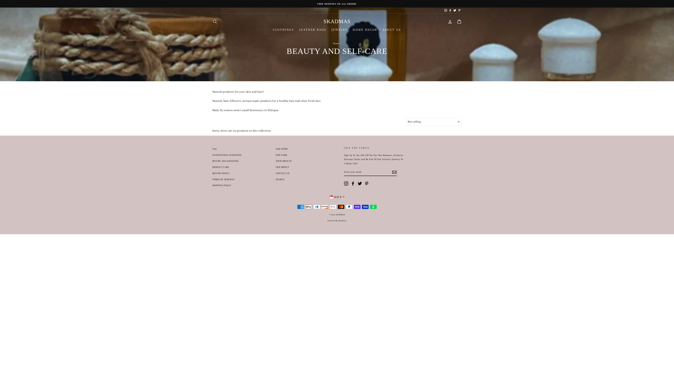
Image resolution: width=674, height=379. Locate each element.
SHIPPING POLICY (221, 185)
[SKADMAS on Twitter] (360, 183)
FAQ (214, 148)
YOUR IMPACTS (284, 160)
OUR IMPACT (282, 167)
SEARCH (280, 179)
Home (336, 43)
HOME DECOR (365, 29)
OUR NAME (281, 155)
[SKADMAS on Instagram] (346, 183)
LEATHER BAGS (312, 29)
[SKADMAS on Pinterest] (367, 183)
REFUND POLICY (221, 173)
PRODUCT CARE (220, 167)
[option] (337, 4)
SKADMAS (337, 21)
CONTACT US (283, 173)
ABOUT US (392, 29)
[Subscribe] (394, 172)
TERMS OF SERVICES (223, 179)
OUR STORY (282, 148)
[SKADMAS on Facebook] (353, 183)
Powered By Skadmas (337, 221)
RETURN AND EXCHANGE (225, 160)
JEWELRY (340, 29)
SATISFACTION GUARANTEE (227, 155)
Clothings (283, 29)
